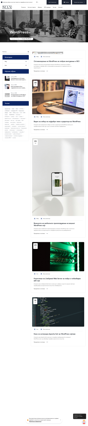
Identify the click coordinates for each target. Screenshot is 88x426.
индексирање (7, 126)
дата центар (12, 122)
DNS (17, 108)
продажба (22, 131)
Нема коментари (46, 56)
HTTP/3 (21, 108)
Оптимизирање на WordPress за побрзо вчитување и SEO (56, 61)
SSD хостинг (16, 112)
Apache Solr (7, 108)
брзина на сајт (8, 118)
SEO (10, 112)
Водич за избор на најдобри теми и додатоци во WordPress (57, 121)
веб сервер (18, 120)
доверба (12, 124)
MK (37, 2)
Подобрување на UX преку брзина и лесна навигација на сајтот (18, 80)
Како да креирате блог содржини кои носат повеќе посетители (18, 88)
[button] (84, 422)
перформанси (8, 131)
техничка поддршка (18, 135)
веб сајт (12, 120)
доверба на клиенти (20, 124)
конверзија (7, 128)
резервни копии (8, 133)
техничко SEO (8, 137)
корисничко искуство (15, 128)
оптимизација (19, 130)
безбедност (7, 116)
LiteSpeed (7, 110)
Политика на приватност (35, 421)
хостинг (14, 137)
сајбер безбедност (17, 133)
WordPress (11, 114)
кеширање (14, 126)
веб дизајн (23, 118)
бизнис (12, 116)
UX (21, 112)
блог (17, 116)
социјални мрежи (8, 135)
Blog (37, 56)
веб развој (7, 120)
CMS (13, 108)
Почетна (13, 38)
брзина (21, 116)
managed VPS (14, 110)
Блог (19, 38)
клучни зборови (21, 126)
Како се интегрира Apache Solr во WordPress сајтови (54, 334)
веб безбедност (15, 118)
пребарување (15, 131)
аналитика (18, 114)
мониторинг (12, 130)
